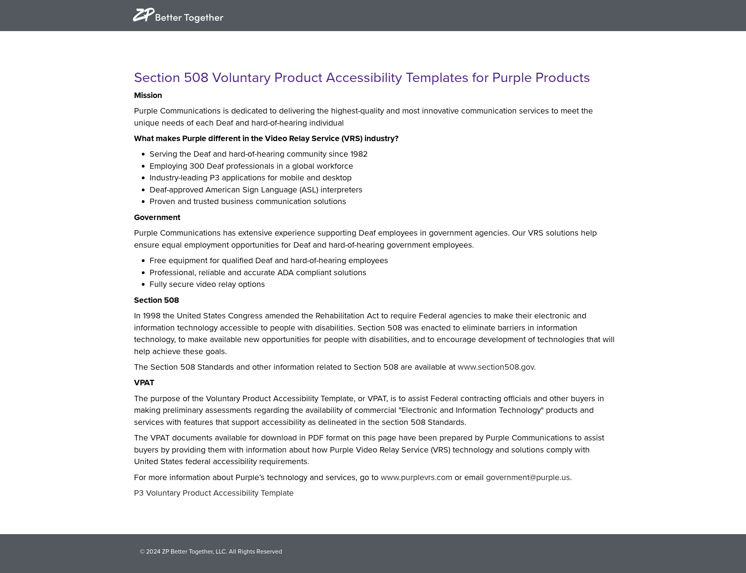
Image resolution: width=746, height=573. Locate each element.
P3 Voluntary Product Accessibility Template (214, 493)
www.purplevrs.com (416, 477)
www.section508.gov (496, 367)
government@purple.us (528, 477)
